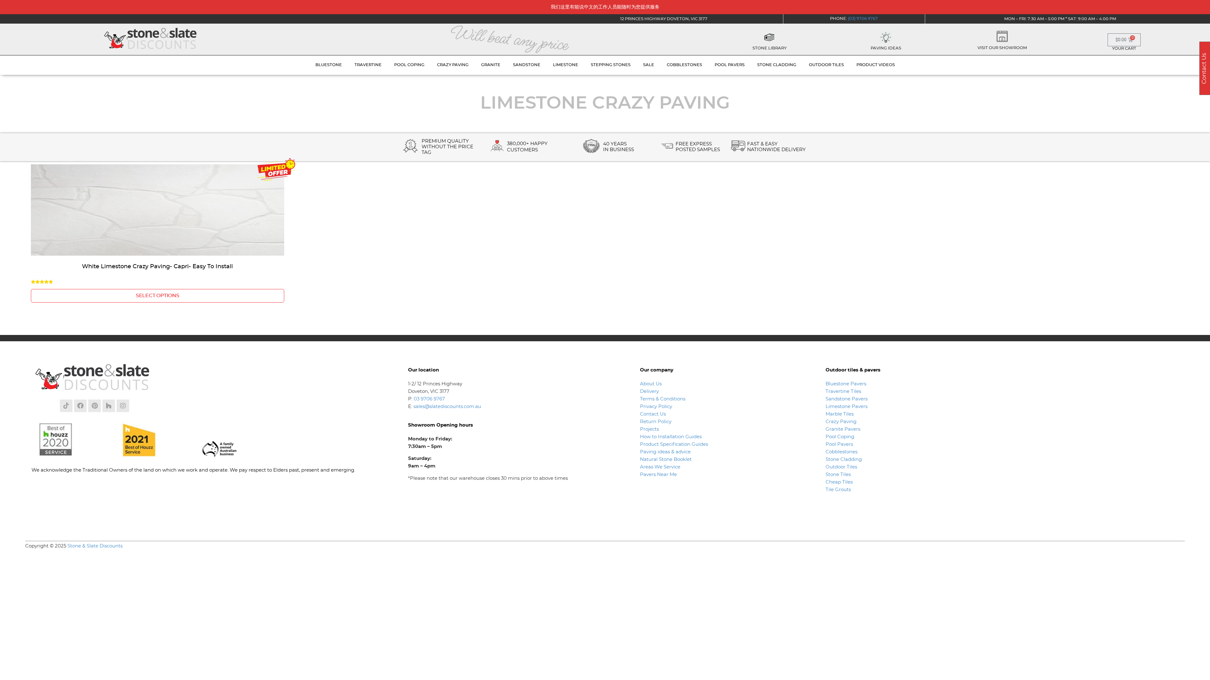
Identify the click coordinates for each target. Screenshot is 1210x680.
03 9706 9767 (429, 399)
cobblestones (684, 65)
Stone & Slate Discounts (95, 546)
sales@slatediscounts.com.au (447, 406)
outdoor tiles (826, 65)
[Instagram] (123, 406)
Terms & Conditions (662, 399)
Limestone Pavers (846, 406)
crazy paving (453, 65)
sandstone (526, 65)
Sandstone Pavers (846, 399)
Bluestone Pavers (846, 384)
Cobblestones (841, 452)
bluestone (328, 65)
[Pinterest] (94, 406)
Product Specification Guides (674, 444)
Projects (649, 429)
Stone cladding (776, 65)
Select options (157, 295)
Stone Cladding (844, 459)
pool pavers (730, 65)
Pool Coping (840, 436)
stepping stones (611, 65)
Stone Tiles (838, 474)
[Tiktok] (66, 406)
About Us (651, 384)
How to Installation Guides (671, 436)
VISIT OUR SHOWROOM (1002, 48)
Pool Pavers (839, 444)
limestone (565, 65)
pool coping (409, 65)
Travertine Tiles (843, 391)
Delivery (649, 391)
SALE (648, 65)
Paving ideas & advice (665, 452)
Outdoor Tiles (841, 467)
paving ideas (886, 48)
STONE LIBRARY (769, 48)
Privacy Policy (656, 406)
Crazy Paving (841, 421)
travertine (368, 65)
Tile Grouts (838, 489)
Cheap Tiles (839, 482)
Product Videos (875, 65)
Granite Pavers (843, 429)
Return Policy (655, 421)
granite (490, 65)
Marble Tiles (840, 414)
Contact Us (653, 414)
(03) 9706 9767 (863, 19)
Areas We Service (660, 467)
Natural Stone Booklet (666, 459)
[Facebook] (80, 406)
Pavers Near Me (658, 474)
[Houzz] (108, 406)
